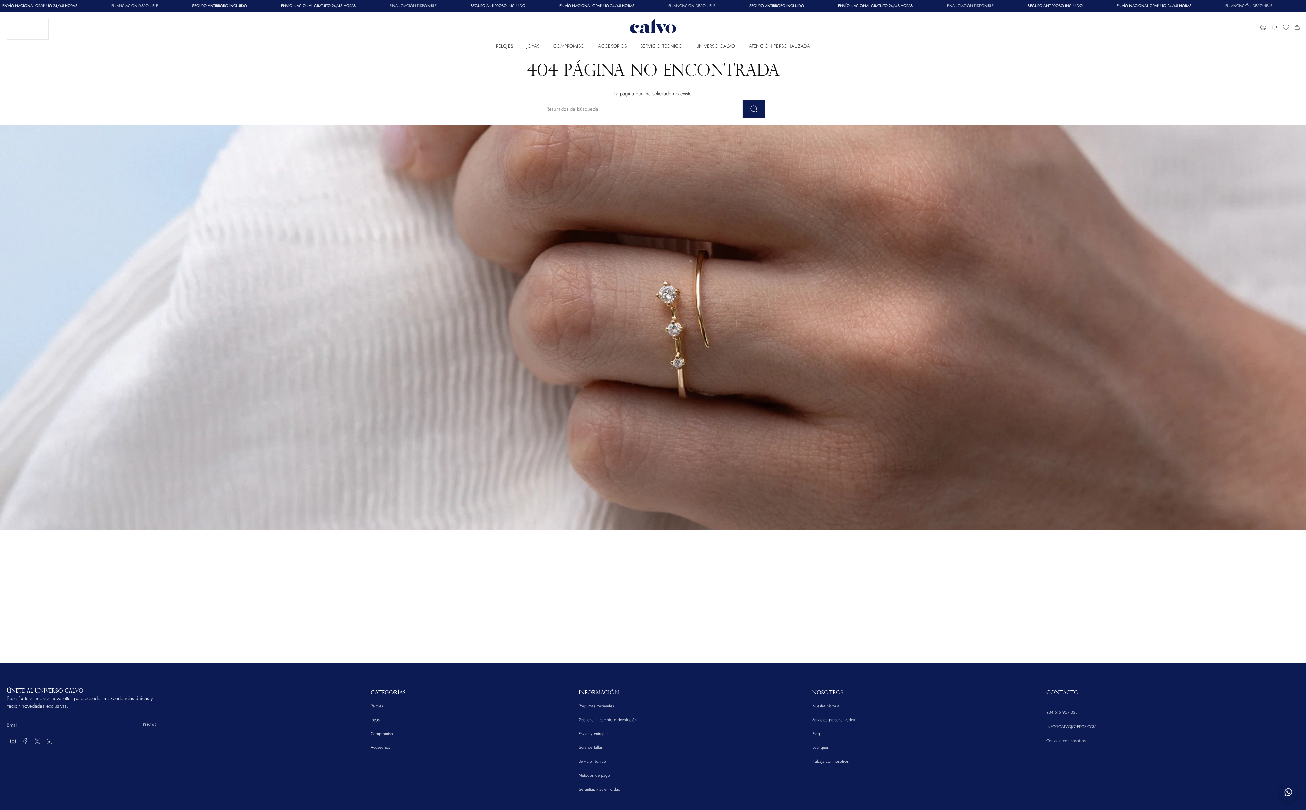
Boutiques (820, 747)
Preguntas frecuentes (596, 706)
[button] (504, 44)
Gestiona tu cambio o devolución (608, 720)
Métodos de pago (594, 775)
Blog (816, 734)
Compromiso (382, 734)
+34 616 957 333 (1062, 712)
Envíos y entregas (593, 734)
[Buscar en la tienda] (754, 109)
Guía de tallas (591, 747)
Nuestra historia (825, 706)
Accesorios (380, 747)
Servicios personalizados (833, 720)
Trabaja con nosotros (830, 761)
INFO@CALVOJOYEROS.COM (1071, 727)
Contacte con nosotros (1066, 741)
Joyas (375, 720)
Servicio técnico (592, 761)
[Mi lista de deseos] (1286, 27)
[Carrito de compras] (1297, 27)
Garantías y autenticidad (599, 789)
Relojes (377, 706)
